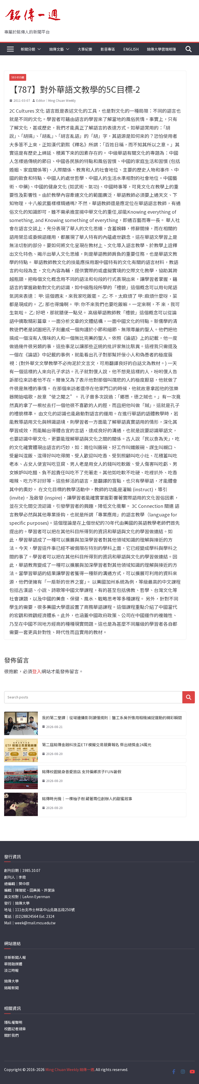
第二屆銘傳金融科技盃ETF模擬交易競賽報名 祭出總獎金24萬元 (96, 744)
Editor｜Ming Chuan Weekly (56, 100)
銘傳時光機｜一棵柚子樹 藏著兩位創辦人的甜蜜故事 (87, 798)
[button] (38, 49)
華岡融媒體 (13, 963)
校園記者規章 (15, 1028)
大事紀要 (85, 49)
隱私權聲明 (13, 1022)
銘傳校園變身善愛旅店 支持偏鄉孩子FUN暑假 (81, 771)
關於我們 (11, 1035)
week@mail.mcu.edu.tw (35, 922)
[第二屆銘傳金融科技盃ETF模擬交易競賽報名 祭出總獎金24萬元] (21, 751)
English (131, 49)
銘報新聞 (11, 987)
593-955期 (17, 77)
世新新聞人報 (15, 957)
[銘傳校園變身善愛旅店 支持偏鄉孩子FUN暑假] (21, 778)
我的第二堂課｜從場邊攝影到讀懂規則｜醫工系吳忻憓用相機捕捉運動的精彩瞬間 (112, 717)
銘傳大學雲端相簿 (161, 49)
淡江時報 (11, 970)
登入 (36, 671)
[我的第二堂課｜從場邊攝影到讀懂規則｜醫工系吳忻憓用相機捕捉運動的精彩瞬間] (21, 724)
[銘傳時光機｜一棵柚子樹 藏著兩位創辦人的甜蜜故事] (21, 805)
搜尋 (188, 697)
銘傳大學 (11, 981)
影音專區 (108, 49)
